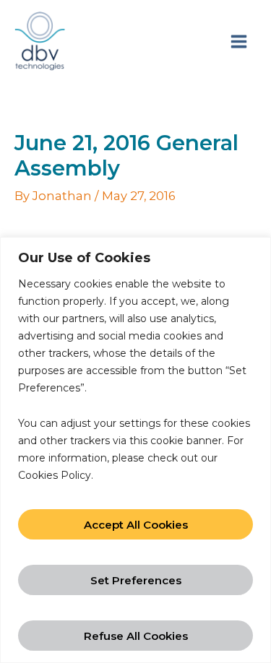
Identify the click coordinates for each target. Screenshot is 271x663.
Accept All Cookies (136, 525)
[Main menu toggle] (238, 41)
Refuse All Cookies (136, 636)
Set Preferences (135, 580)
